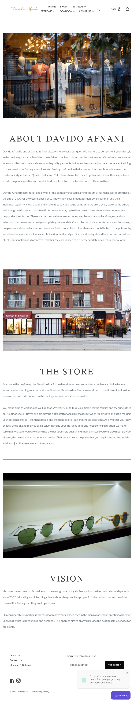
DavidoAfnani (22, 692)
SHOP (65, 6)
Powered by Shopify (40, 692)
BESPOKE (48, 11)
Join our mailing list (81, 656)
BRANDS (80, 6)
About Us (15, 655)
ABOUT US (87, 11)
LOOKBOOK (67, 11)
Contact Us (16, 660)
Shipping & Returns (20, 665)
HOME (52, 6)
